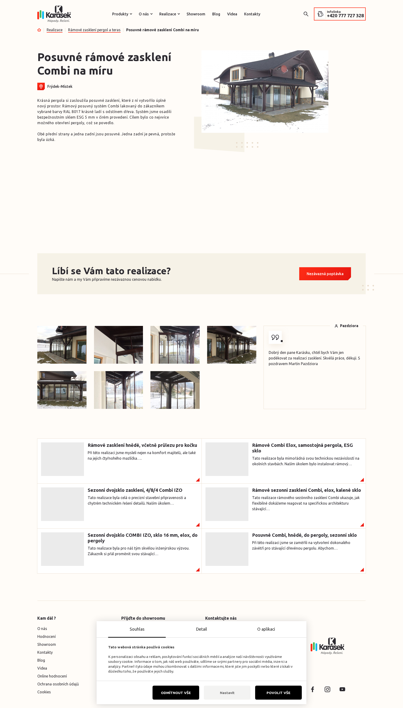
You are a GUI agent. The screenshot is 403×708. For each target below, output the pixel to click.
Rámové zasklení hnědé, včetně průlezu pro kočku (142, 445)
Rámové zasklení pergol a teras (94, 30)
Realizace (167, 14)
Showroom (196, 14)
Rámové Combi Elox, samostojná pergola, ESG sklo (302, 447)
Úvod (39, 30)
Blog (216, 14)
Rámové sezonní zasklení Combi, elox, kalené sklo (306, 490)
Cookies (44, 692)
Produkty (120, 14)
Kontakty (252, 14)
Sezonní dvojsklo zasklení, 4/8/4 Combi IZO (135, 490)
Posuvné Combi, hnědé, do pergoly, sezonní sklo (304, 535)
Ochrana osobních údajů (58, 684)
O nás (144, 14)
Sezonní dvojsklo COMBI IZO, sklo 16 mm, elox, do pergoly (143, 537)
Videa (232, 14)
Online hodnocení (52, 676)
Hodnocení (46, 636)
